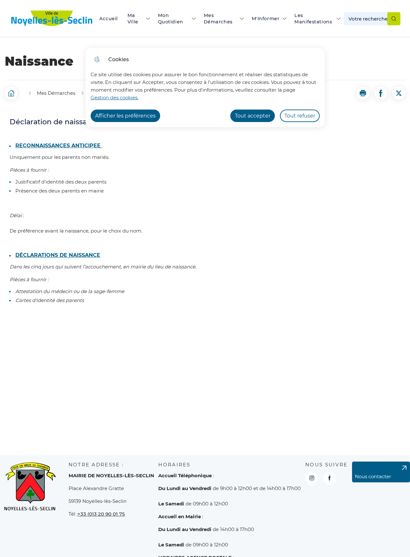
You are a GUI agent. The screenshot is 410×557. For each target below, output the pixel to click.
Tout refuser (299, 116)
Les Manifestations (313, 18)
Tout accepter (252, 116)
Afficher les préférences (125, 116)
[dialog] (205, 87)
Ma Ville (132, 18)
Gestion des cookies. (114, 97)
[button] (363, 93)
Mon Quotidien (170, 18)
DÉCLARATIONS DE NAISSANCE (57, 255)
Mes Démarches (218, 18)
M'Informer (266, 18)
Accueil (108, 18)
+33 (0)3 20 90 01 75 (101, 514)
